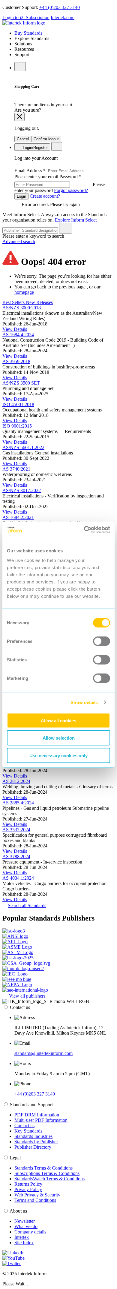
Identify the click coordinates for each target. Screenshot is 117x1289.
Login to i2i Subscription (26, 17)
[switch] (101, 641)
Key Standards (28, 1130)
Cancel (23, 139)
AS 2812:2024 (16, 781)
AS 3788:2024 (16, 856)
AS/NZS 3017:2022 (21, 490)
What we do (26, 1226)
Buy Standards (28, 33)
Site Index (24, 1242)
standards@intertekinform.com (43, 1053)
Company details (30, 1231)
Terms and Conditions (35, 1200)
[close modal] (19, 117)
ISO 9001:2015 (17, 425)
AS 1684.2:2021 (18, 517)
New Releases (39, 302)
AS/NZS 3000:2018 (21, 307)
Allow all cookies (58, 720)
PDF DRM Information (36, 1114)
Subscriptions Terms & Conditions (47, 1173)
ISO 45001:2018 (18, 404)
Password (59, 183)
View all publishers (26, 995)
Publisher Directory (32, 1147)
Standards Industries (33, 1136)
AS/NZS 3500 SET (21, 382)
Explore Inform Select (76, 219)
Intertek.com (62, 17)
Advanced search (18, 241)
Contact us (24, 1125)
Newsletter (24, 1221)
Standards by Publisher (36, 1141)
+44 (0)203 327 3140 (59, 7)
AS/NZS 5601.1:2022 (23, 447)
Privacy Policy (28, 1189)
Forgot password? (71, 190)
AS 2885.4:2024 (18, 802)
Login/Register (35, 147)
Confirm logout (46, 139)
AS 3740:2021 (16, 468)
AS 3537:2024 (16, 829)
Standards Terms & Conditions (43, 1167)
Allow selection (59, 737)
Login (21, 196)
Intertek (21, 1237)
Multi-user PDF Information (41, 1120)
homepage (24, 292)
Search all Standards (27, 905)
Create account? (44, 196)
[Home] (23, 22)
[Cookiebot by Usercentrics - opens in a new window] (84, 530)
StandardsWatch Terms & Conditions (49, 1178)
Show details (84, 702)
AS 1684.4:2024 (18, 334)
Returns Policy (28, 1184)
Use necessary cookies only (58, 755)
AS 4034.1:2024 (18, 878)
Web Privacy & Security (37, 1194)
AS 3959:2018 (16, 361)
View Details (14, 329)
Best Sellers (14, 302)
